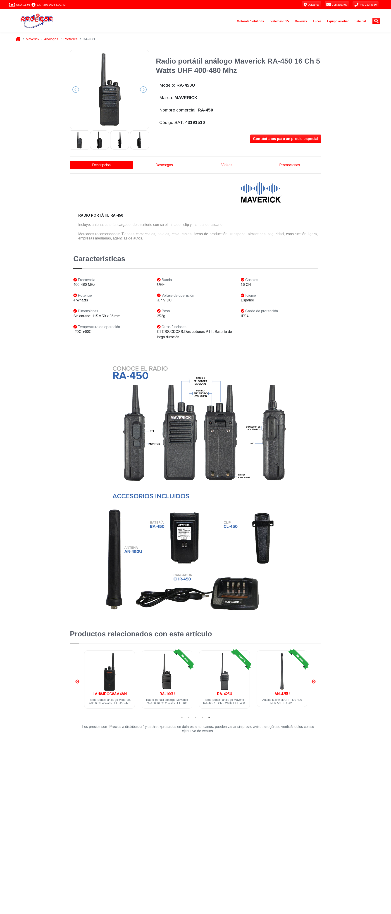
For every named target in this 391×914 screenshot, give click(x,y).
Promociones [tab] (289, 165)
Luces (317, 21)
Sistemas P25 (279, 21)
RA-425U (167, 694)
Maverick (301, 21)
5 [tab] (209, 717)
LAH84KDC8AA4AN (282, 694)
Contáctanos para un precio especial (285, 139)
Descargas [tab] (164, 165)
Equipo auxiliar (338, 21)
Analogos (51, 39)
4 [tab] (202, 717)
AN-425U (224, 694)
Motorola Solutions (250, 21)
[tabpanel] (109, 682)
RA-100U (109, 694)
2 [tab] (188, 717)
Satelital (360, 21)
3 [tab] (195, 717)
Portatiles (70, 39)
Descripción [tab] (101, 165)
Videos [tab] (226, 165)
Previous (77, 682)
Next (313, 682)
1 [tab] (182, 717)
